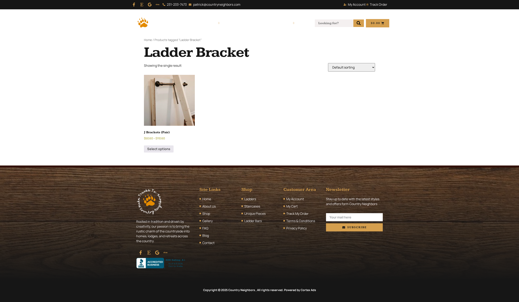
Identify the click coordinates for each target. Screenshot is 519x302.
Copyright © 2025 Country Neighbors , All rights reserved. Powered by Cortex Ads (259, 290)
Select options (158, 149)
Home (172, 23)
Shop (212, 23)
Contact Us (257, 23)
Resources (282, 23)
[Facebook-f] (134, 4)
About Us (193, 23)
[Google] (150, 4)
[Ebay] (158, 4)
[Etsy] (142, 4)
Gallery (234, 23)
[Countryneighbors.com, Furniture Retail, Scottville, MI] (161, 263)
